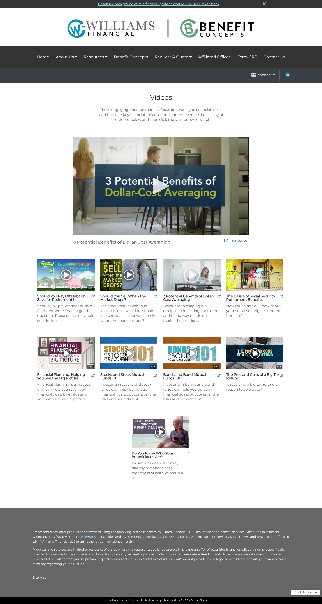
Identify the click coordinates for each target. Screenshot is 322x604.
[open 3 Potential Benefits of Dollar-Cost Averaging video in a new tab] (219, 296)
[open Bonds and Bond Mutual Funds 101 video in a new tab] (219, 375)
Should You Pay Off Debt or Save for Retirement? (61, 297)
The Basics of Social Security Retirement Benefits (250, 297)
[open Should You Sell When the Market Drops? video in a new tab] (155, 296)
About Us (65, 57)
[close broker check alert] (264, 4)
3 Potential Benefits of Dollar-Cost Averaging (188, 297)
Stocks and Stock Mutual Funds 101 (122, 376)
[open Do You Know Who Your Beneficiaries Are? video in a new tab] (187, 454)
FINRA (83, 537)
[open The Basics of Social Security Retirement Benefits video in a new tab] (281, 296)
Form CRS (247, 57)
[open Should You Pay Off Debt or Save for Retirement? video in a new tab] (93, 296)
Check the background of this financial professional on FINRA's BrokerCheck (158, 4)
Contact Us (274, 57)
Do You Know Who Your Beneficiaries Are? (152, 455)
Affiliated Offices (214, 57)
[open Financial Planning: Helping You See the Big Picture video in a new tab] (93, 375)
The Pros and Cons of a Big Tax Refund (253, 376)
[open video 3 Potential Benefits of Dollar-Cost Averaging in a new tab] (226, 240)
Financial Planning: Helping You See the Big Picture (61, 376)
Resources (94, 57)
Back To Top (303, 592)
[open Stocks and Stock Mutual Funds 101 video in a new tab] (155, 375)
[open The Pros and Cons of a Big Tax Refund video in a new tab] (281, 375)
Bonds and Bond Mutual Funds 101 (184, 376)
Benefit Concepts (131, 57)
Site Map (40, 577)
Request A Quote (171, 57)
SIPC (92, 537)
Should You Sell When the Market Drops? (123, 297)
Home (43, 57)
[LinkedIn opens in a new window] (287, 76)
